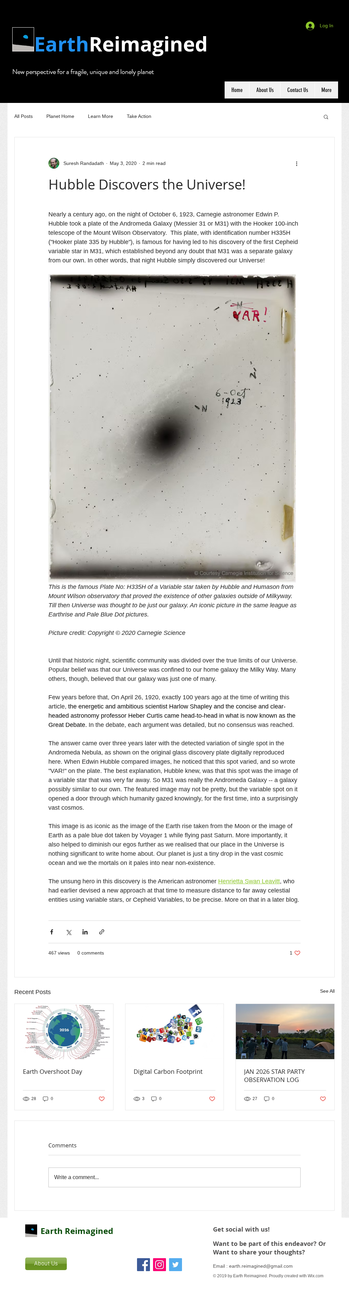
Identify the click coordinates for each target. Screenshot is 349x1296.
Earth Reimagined (77, 1231)
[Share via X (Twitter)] (68, 932)
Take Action (139, 116)
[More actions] (296, 163)
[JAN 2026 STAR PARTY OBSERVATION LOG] (285, 1031)
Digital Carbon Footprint (168, 1071)
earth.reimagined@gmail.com (261, 1266)
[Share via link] (101, 932)
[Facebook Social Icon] (143, 1264)
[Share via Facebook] (51, 932)
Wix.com (315, 1276)
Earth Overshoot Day (52, 1071)
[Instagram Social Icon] (159, 1264)
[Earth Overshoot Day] (64, 1031)
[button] (326, 116)
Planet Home (60, 116)
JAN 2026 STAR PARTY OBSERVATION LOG (274, 1075)
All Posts (23, 116)
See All (327, 991)
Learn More (100, 116)
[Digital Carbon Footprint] (174, 1031)
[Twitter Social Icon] (175, 1264)
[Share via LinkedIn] (85, 932)
